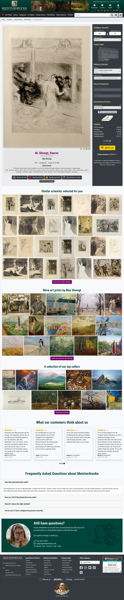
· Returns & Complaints (31, 572)
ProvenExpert (12, 455)
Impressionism (18, 19)
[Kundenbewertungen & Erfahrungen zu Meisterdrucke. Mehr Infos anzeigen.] (112, 565)
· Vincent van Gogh (66, 560)
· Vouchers (46, 572)
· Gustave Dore (65, 572)
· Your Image (46, 560)
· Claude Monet (66, 563)
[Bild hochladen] (120, 15)
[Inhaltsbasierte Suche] (116, 15)
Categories (22, 15)
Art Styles (31, 15)
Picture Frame (40, 15)
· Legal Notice (29, 563)
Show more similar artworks (62, 282)
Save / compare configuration (108, 112)
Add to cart (108, 148)
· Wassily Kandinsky (67, 567)
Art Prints (8, 15)
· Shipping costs (47, 565)
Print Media (51, 15)
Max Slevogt (27, 19)
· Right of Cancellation (31, 570)
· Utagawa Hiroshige (67, 570)
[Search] (112, 15)
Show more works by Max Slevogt (62, 358)
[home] (3, 15)
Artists (15, 15)
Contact (70, 15)
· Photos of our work (48, 570)
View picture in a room (73, 177)
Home (3, 19)
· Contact (27, 560)
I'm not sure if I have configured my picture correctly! (24, 510)
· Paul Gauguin (65, 565)
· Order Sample (47, 574)
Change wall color (54, 177)
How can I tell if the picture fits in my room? (20, 497)
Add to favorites (37, 177)
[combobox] (107, 39)
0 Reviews (51, 181)
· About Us (28, 574)
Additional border (98, 37)
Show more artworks (62, 412)
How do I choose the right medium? (17, 504)
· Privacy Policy (29, 567)
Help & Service (61, 15)
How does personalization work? (16, 482)
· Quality (45, 567)
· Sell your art (46, 563)
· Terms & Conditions (30, 565)
